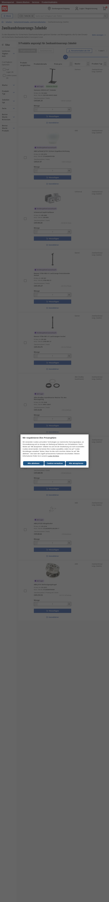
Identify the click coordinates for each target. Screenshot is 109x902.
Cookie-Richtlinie (53, 456)
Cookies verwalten (55, 463)
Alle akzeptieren (76, 463)
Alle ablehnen (33, 463)
